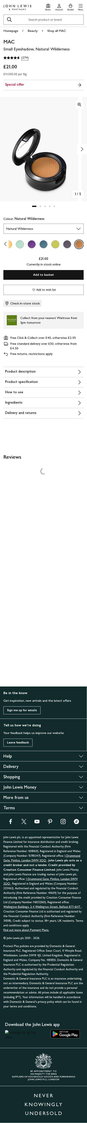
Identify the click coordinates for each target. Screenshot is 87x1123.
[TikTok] (76, 823)
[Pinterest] (50, 823)
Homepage (10, 31)
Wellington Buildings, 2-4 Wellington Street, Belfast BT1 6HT (42, 907)
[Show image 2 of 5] (82, 149)
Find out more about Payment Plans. (26, 930)
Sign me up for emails (22, 710)
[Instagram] (63, 823)
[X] (23, 823)
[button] (80, 6)
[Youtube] (36, 823)
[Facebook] (10, 823)
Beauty (33, 31)
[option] (19, 244)
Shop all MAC (56, 31)
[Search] (9, 20)
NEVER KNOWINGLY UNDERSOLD (43, 1104)
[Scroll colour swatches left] (6, 244)
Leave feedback (18, 742)
